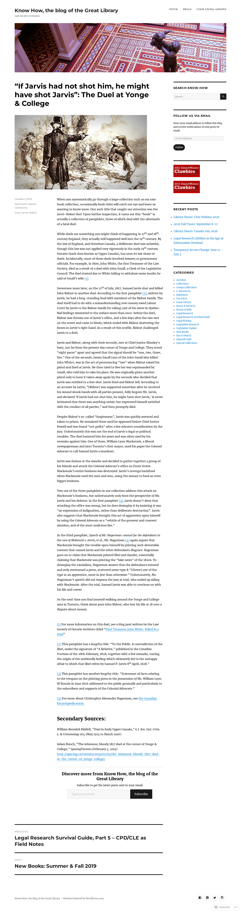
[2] (144, 293)
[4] (127, 540)
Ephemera (21, 204)
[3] (121, 500)
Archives (181, 280)
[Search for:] (196, 96)
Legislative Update (186, 328)
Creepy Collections (186, 287)
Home (173, 9)
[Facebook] (200, 898)
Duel (17, 212)
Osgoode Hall (183, 339)
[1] (86, 278)
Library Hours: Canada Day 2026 (196, 231)
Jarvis (24, 212)
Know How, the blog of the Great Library (66, 10)
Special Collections (186, 343)
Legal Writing (183, 320)
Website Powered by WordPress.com (83, 898)
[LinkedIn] (207, 898)
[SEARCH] (223, 96)
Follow (179, 147)
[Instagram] (222, 898)
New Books (182, 331)
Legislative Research (187, 324)
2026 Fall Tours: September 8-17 (196, 224)
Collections (182, 283)
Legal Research (184, 313)
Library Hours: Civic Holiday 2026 (196, 217)
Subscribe (141, 794)
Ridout (33, 212)
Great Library (183, 302)
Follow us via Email (192, 115)
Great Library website (211, 9)
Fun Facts (181, 298)
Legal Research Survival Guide (193, 317)
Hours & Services (185, 305)
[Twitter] (215, 898)
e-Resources (183, 291)
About (187, 9)
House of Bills (184, 309)
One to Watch (183, 335)
